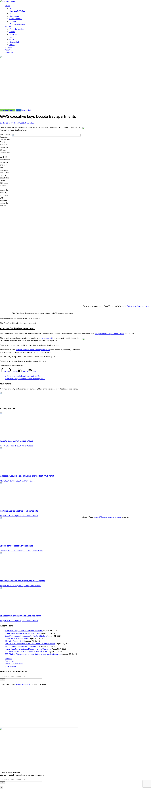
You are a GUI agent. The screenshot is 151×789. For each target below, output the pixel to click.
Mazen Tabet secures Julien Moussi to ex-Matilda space (28, 649)
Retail (12, 44)
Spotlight (9, 47)
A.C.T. (11, 8)
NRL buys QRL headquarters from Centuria (22, 646)
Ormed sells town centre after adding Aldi (22, 633)
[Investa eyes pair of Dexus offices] (23, 436)
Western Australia (17, 24)
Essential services (16, 29)
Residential (14, 42)
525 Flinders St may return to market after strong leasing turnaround (33, 654)
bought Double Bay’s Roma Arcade (109, 333)
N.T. (11, 13)
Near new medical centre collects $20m (22, 376)
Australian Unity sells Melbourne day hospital (25, 378)
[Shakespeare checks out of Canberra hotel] (23, 610)
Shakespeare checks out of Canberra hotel (20, 615)
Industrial (13, 34)
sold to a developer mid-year (137, 306)
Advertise (9, 52)
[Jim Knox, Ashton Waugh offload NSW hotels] (23, 575)
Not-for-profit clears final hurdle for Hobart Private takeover (30, 644)
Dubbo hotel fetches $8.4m (16, 638)
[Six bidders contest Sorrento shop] (23, 540)
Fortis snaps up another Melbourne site (19, 510)
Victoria (12, 21)
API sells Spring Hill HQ (15, 641)
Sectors (8, 26)
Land (11, 37)
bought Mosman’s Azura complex (108, 517)
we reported (46, 338)
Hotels (12, 31)
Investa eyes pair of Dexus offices (16, 440)
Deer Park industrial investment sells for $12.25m (26, 636)
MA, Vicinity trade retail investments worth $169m (26, 651)
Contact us (9, 661)
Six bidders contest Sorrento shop (16, 545)
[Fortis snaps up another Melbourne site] (23, 505)
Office (11, 39)
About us (8, 50)
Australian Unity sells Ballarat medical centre (24, 631)
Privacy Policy (10, 666)
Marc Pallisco (30, 123)
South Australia (15, 18)
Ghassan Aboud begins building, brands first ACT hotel (27, 475)
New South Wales (17, 11)
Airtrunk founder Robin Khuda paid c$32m (33, 349)
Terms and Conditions (14, 664)
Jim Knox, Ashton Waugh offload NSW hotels (22, 580)
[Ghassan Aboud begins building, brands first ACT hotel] (23, 470)
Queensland (14, 16)
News (7, 5)
